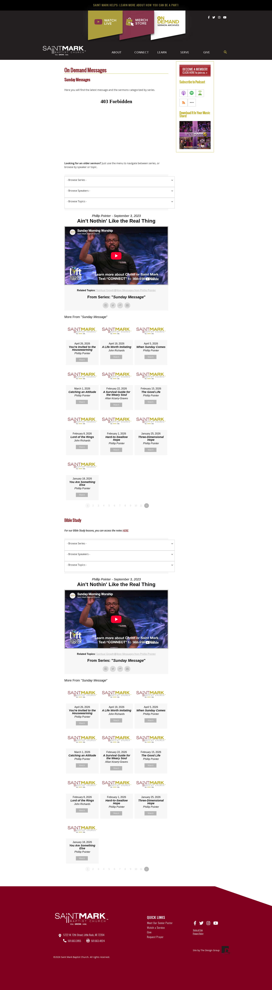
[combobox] (119, 181)
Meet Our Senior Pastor (160, 923)
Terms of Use (198, 930)
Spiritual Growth (105, 290)
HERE (125, 530)
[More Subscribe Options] (192, 102)
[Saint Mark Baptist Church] (72, 50)
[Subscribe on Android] (200, 93)
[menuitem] (118, 55)
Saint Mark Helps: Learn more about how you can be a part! (136, 5)
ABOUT (117, 52)
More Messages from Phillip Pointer (136, 290)
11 (141, 505)
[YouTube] (224, 17)
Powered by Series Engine (156, 514)
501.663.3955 (74, 941)
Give (206, 52)
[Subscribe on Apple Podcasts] (183, 93)
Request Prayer (155, 937)
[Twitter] (213, 17)
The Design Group (210, 950)
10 (136, 505)
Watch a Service (156, 927)
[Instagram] (219, 17)
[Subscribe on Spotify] (192, 93)
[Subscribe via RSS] (183, 102)
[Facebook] (209, 17)
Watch (82, 360)
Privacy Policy (198, 933)
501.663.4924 (98, 941)
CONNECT (141, 52)
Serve (184, 52)
